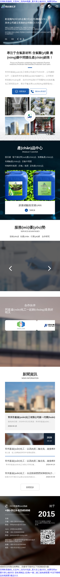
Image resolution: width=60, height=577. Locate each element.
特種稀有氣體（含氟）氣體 (16, 166)
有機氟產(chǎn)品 (13, 161)
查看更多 (30, 487)
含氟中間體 (27, 161)
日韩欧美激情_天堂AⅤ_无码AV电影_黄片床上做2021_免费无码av (28, 1)
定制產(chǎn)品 (36, 166)
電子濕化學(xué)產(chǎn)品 (24, 157)
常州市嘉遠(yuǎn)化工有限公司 (29, 569)
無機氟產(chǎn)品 (45, 157)
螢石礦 (8, 157)
